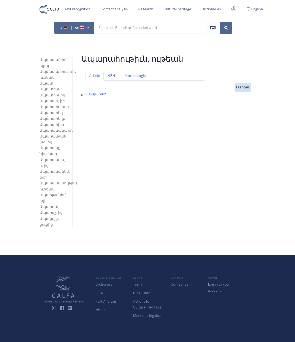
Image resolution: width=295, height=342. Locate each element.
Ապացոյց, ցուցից (49, 221)
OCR (99, 293)
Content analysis (114, 9)
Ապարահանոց (54, 107)
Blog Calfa (141, 293)
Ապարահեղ (51, 112)
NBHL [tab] (112, 76)
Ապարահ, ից (52, 101)
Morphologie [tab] (135, 76)
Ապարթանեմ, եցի (53, 198)
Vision (101, 310)
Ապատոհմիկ (52, 95)
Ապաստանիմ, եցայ (54, 63)
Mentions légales (147, 315)
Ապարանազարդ (54, 130)
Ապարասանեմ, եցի (54, 174)
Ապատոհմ (50, 89)
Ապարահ (97, 94)
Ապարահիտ (52, 124)
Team (137, 284)
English (256, 9)
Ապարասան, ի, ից (52, 163)
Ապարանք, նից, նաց (51, 151)
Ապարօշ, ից (51, 212)
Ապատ (46, 83)
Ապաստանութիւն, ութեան (54, 74)
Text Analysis (106, 301)
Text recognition (77, 9)
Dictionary (104, 284)
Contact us (179, 284)
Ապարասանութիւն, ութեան (54, 186)
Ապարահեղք (52, 118)
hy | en (69, 27)
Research (145, 9)
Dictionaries (211, 9)
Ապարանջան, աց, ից (53, 139)
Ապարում (49, 207)
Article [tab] (94, 76)
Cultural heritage (177, 9)
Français (243, 87)
